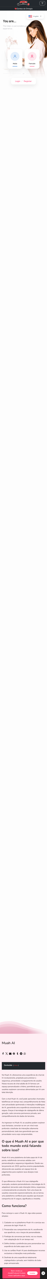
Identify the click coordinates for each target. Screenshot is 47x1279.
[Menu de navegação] (42, 3)
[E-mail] (10, 1053)
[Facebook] (3, 1053)
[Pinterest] (14, 1053)
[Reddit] (21, 1053)
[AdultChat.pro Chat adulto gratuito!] (23, 3)
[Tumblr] (17, 1053)
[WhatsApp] (25, 1053)
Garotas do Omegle (24, 8)
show (16, 1065)
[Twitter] (6, 1053)
